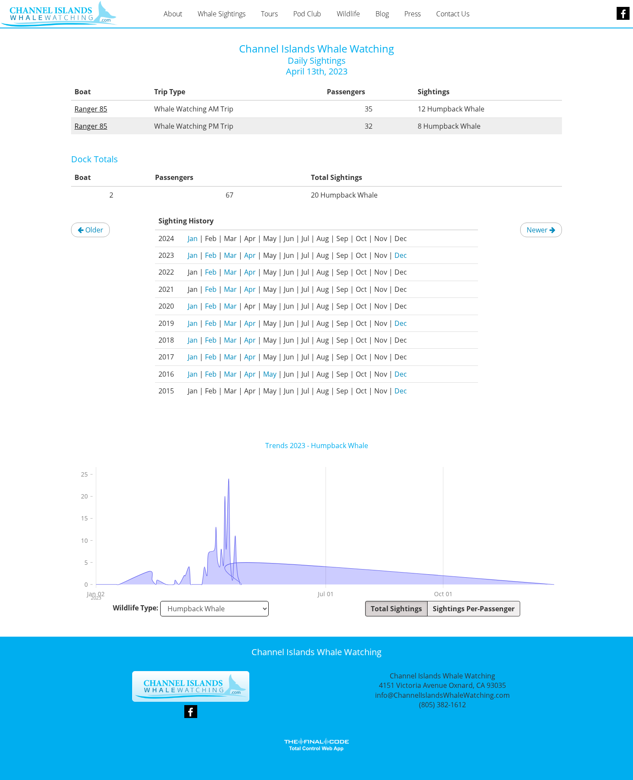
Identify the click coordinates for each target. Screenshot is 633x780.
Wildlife (348, 14)
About (173, 14)
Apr (250, 255)
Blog (382, 14)
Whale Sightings (221, 14)
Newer (538, 230)
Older (93, 230)
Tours (269, 14)
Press (412, 14)
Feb (211, 255)
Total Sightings (396, 608)
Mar (230, 255)
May (269, 374)
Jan (193, 238)
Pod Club (307, 14)
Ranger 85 (90, 109)
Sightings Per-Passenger (474, 608)
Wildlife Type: (135, 608)
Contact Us (452, 14)
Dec (400, 255)
